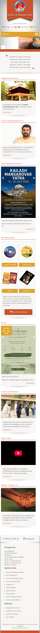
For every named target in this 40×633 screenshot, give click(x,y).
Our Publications (11, 573)
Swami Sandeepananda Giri (15, 570)
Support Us (10, 582)
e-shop (7, 27)
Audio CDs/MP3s (10, 262)
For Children (10, 615)
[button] (3, 176)
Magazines (27, 289)
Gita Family (24, 27)
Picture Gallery (11, 585)
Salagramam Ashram (13, 606)
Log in (35, 27)
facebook (29, 536)
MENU (6, 34)
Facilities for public (12, 612)
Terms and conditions (13, 598)
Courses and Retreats (13, 579)
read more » (7, 112)
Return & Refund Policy (13, 595)
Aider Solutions (23, 626)
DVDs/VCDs (27, 262)
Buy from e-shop (19, 309)
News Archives (11, 588)
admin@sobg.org (15, 561)
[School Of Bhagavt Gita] (20, 11)
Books (10, 289)
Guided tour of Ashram (13, 609)
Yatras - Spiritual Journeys (14, 576)
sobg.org (13, 563)
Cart (13, 27)
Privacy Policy (10, 591)
